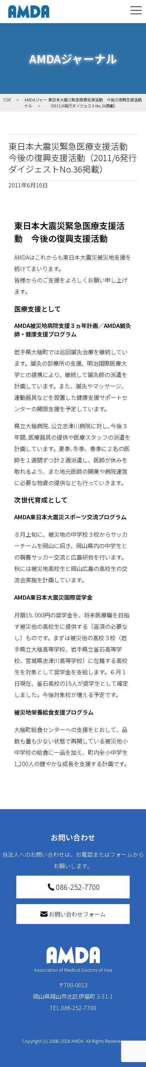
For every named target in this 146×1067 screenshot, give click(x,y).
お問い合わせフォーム (77, 914)
